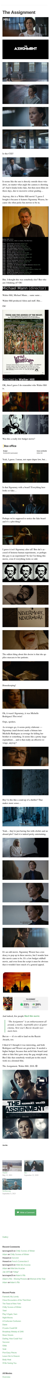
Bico (25, 1172)
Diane (4, 1325)
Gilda (4, 1346)
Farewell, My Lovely (10, 1297)
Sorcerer (15, 1258)
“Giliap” (16, 1272)
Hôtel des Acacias (23, 1265)
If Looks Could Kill (9, 1328)
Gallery (5, 1237)
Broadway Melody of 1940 (13, 1332)
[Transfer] (12, 1165)
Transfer (4, 1172)
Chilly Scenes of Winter (25, 1251)
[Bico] (34, 1165)
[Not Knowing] (12, 1184)
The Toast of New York (11, 1304)
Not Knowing (6, 1191)
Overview (6, 1377)
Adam (4, 1254)
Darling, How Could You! (12, 1339)
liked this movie (31, 1016)
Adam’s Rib (20, 1275)
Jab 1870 (6, 1272)
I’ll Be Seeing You (9, 1363)
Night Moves (7, 1318)
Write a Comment (27, 1212)
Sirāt (4, 1349)
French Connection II (20, 1261)
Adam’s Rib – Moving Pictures (14, 1279)
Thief (4, 1311)
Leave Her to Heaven (11, 1356)
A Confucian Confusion (11, 1321)
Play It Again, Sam (9, 1314)
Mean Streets (7, 1335)
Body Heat (6, 1360)
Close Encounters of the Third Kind (16, 1300)
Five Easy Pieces (9, 1353)
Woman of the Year (37, 1279)
